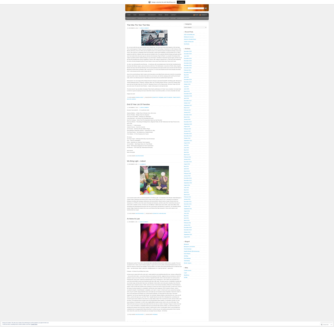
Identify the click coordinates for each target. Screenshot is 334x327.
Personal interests (163, 18)
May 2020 (186, 74)
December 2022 (188, 63)
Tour (134, 15)
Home (129, 15)
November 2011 (188, 204)
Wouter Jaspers (187, 263)
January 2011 (187, 225)
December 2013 (188, 161)
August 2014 (187, 143)
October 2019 (187, 84)
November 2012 (188, 180)
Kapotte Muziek (168, 97)
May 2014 (186, 150)
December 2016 (188, 114)
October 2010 (187, 232)
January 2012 (187, 199)
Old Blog (186, 256)
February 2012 (187, 197)
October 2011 (187, 206)
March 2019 (187, 91)
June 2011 (186, 213)
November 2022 (188, 65)
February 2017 (187, 110)
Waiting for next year (189, 37)
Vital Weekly (187, 260)
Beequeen (186, 244)
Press (160, 15)
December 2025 (188, 51)
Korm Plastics (187, 253)
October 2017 (187, 103)
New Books (186, 44)
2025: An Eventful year (189, 34)
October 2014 (187, 138)
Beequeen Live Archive (189, 246)
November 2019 (188, 82)
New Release (162, 213)
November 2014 (188, 136)
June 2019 (186, 89)
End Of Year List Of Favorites (138, 104)
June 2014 (186, 147)
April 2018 (186, 98)
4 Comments (143, 164)
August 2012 (187, 185)
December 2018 (188, 93)
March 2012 (187, 194)
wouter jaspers (131, 99)
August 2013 (187, 164)
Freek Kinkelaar (187, 249)
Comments (204, 15)
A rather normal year (189, 41)
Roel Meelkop (187, 258)
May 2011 (186, 215)
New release (151, 18)
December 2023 (188, 58)
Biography (142, 15)
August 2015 (187, 126)
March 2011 (187, 220)
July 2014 (186, 145)
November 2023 (188, 60)
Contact (173, 15)
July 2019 (186, 86)
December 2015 (188, 121)
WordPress (186, 275)
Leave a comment (144, 28)
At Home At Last (133, 219)
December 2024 (188, 53)
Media (166, 15)
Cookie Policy (34, 324)
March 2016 (187, 117)
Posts (196, 15)
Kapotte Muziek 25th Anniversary (191, 251)
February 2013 (187, 173)
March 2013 (187, 171)
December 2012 (188, 178)
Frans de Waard (134, 6)
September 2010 (188, 234)
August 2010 (187, 237)
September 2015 (188, 124)
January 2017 (187, 112)
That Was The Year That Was (138, 25)
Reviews (173, 18)
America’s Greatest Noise (190, 39)
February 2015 (187, 128)
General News (142, 18)
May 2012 (186, 190)
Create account (187, 270)
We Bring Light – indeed (136, 161)
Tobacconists (176, 97)
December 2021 (188, 67)
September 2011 (188, 208)
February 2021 (187, 70)
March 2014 (187, 154)
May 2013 (186, 166)
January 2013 (187, 175)
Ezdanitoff (155, 97)
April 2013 (186, 168)
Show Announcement (183, 18)
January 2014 (187, 159)
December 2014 (188, 133)
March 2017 (187, 107)
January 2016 (187, 119)
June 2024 (186, 56)
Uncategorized (131, 18)
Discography (152, 15)
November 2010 (188, 229)
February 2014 (187, 157)
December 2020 (188, 72)
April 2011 (186, 218)
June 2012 (186, 187)
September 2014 (188, 140)
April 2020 (186, 77)
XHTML (186, 277)
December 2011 (188, 201)
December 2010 (188, 227)
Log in (185, 272)
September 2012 (188, 183)
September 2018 (188, 96)
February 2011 (187, 222)
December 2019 (188, 79)
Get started (181, 2)
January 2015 (187, 131)
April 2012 (186, 192)
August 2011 (187, 211)
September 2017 (188, 105)
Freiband (161, 97)
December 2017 (188, 100)
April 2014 (186, 152)
